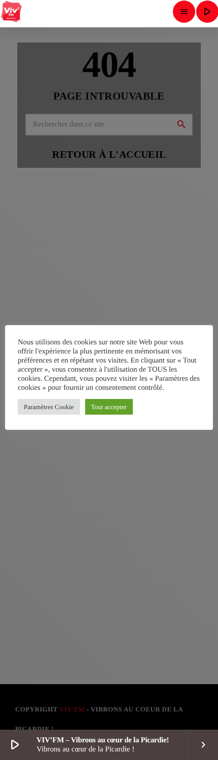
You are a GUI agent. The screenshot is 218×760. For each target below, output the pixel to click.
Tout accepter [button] (109, 407)
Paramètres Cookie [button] (49, 407)
